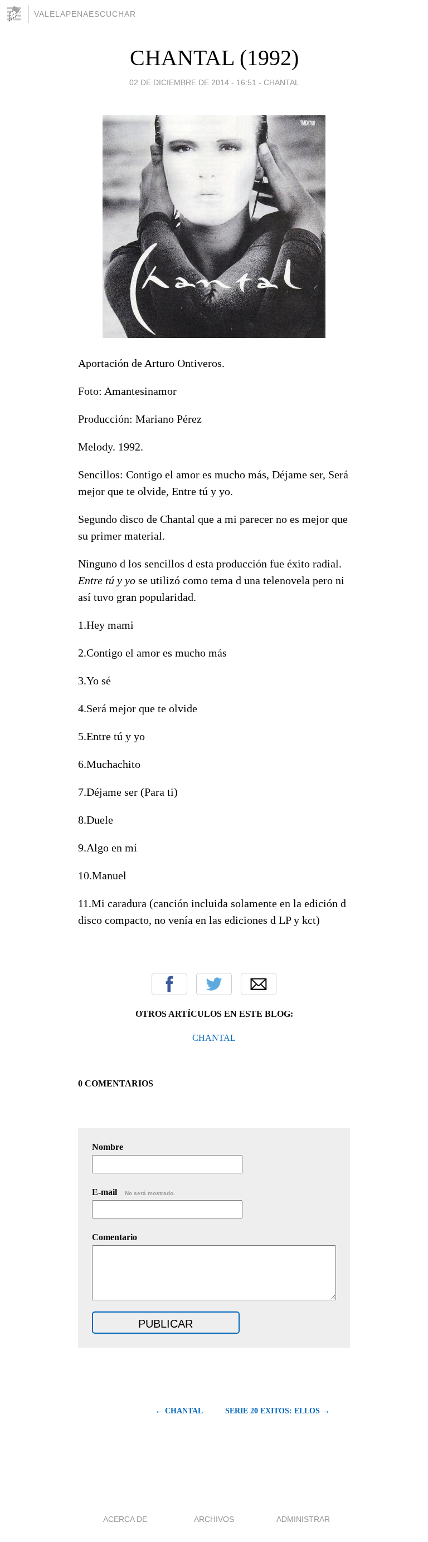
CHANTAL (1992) (214, 57)
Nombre (107, 1147)
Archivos (214, 1519)
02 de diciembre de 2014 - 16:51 (192, 82)
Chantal (281, 82)
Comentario (114, 1237)
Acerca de (125, 1519)
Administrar (303, 1519)
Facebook (169, 984)
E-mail (133, 1192)
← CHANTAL (179, 1411)
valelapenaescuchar (85, 13)
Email (258, 984)
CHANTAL (214, 1037)
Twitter (214, 984)
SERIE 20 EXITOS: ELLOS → (277, 1411)
